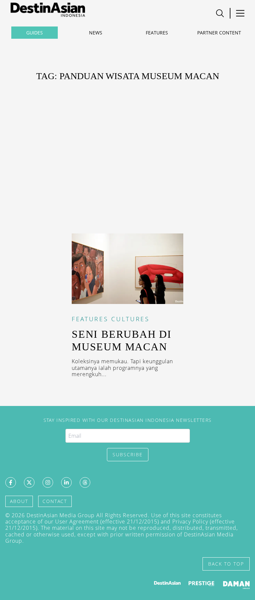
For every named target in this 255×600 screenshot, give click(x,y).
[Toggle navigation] (220, 13)
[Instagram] (47, 482)
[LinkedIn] (66, 482)
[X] (29, 482)
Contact (54, 501)
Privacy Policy (190, 521)
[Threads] (85, 482)
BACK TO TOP (226, 564)
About (19, 501)
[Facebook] (10, 482)
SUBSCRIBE (128, 454)
